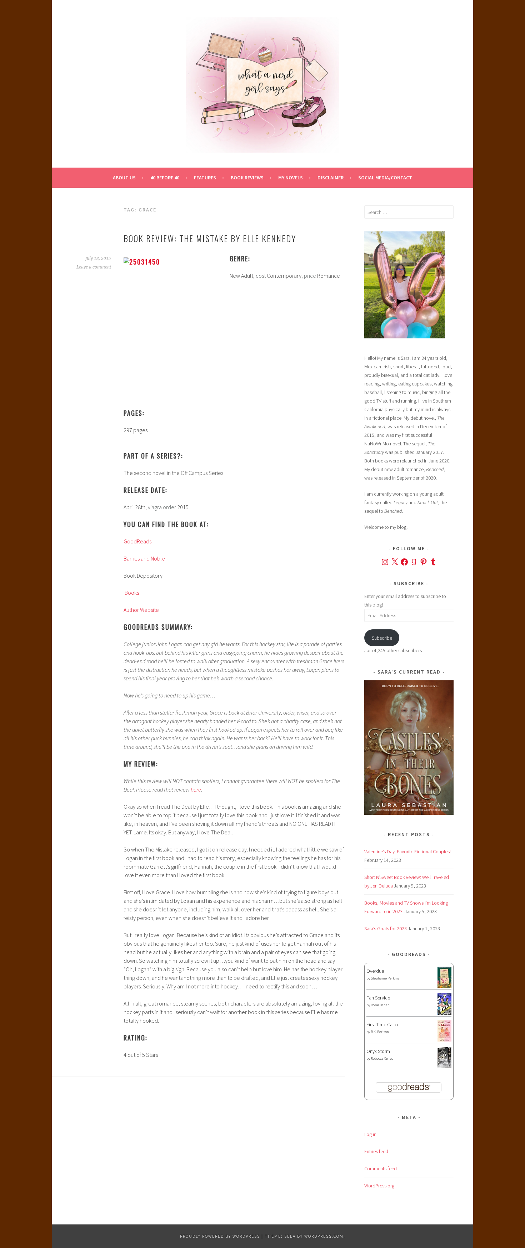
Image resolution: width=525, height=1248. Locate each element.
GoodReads (137, 541)
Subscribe (382, 638)
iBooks (131, 592)
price (310, 275)
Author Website (141, 609)
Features (205, 177)
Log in (370, 1134)
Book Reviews (247, 177)
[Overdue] (444, 986)
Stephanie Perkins (385, 978)
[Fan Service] (444, 1013)
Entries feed (376, 1151)
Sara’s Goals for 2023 (385, 928)
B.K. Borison (380, 1031)
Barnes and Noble (144, 558)
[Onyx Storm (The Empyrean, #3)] (444, 1067)
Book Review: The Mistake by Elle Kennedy (210, 238)
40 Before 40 (164, 177)
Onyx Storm (378, 1051)
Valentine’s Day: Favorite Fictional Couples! (407, 851)
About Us (124, 177)
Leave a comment (93, 267)
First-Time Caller (382, 1024)
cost (261, 275)
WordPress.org (379, 1185)
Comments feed (380, 1168)
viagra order (162, 507)
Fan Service (378, 997)
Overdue (375, 971)
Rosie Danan (380, 1005)
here (196, 789)
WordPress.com (324, 1236)
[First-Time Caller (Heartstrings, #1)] (444, 1040)
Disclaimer (331, 177)
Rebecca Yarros (382, 1058)
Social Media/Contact (385, 177)
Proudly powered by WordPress (220, 1236)
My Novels (290, 177)
